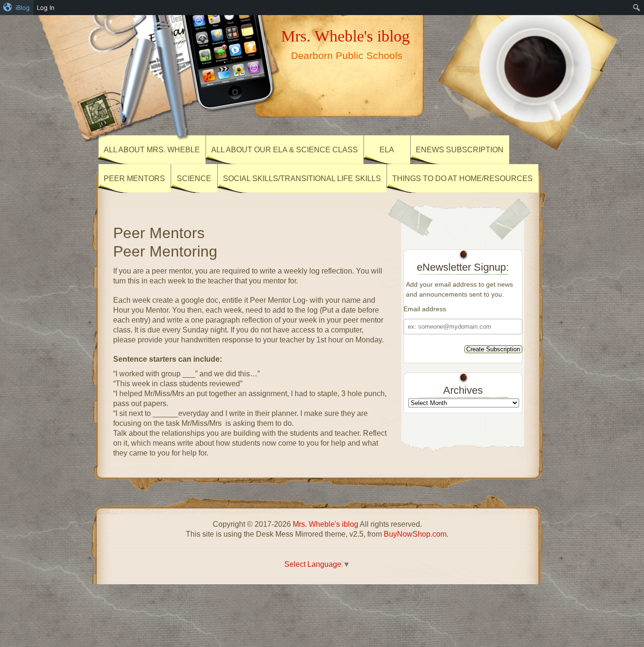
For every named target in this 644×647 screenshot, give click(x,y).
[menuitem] (16, 7)
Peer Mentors (134, 178)
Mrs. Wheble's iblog (345, 36)
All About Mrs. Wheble (152, 150)
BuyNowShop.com (415, 534)
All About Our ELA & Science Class (284, 150)
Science (194, 178)
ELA (387, 150)
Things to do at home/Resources (462, 178)
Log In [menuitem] (46, 7)
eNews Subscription (460, 150)
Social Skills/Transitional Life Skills (302, 178)
